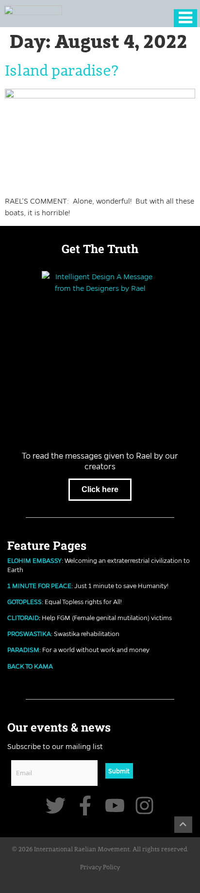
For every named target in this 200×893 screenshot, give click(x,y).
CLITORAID (23, 618)
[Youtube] (115, 805)
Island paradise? (62, 71)
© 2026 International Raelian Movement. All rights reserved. (100, 849)
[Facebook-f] (85, 805)
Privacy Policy (100, 867)
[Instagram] (144, 805)
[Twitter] (56, 805)
